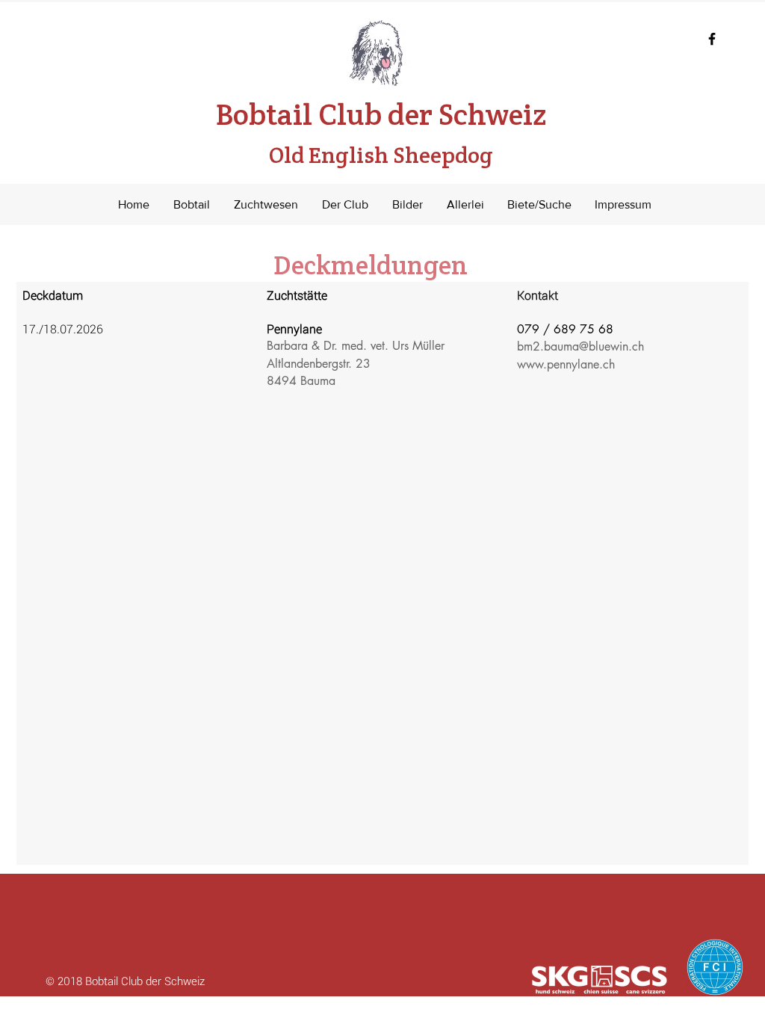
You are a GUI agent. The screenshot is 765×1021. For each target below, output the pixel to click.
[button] (191, 204)
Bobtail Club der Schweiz (381, 132)
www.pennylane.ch (566, 364)
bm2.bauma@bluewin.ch (580, 346)
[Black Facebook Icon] (712, 39)
